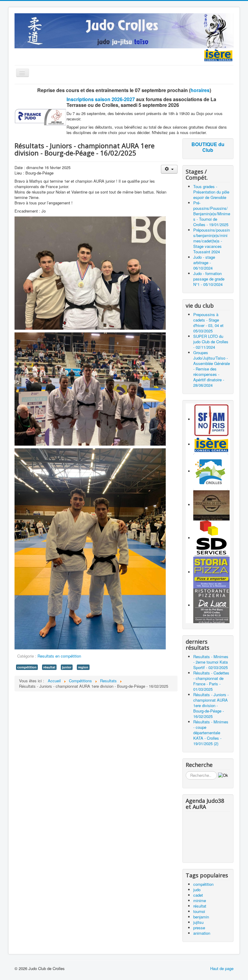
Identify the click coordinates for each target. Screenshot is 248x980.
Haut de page (221, 968)
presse (199, 927)
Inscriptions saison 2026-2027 (101, 99)
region (83, 667)
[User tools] (169, 169)
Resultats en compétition (59, 656)
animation (201, 933)
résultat (49, 667)
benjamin (201, 917)
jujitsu (198, 922)
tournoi (199, 911)
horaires (200, 90)
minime (199, 900)
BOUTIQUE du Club (207, 147)
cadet (198, 895)
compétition (27, 667)
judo (197, 889)
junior (66, 667)
